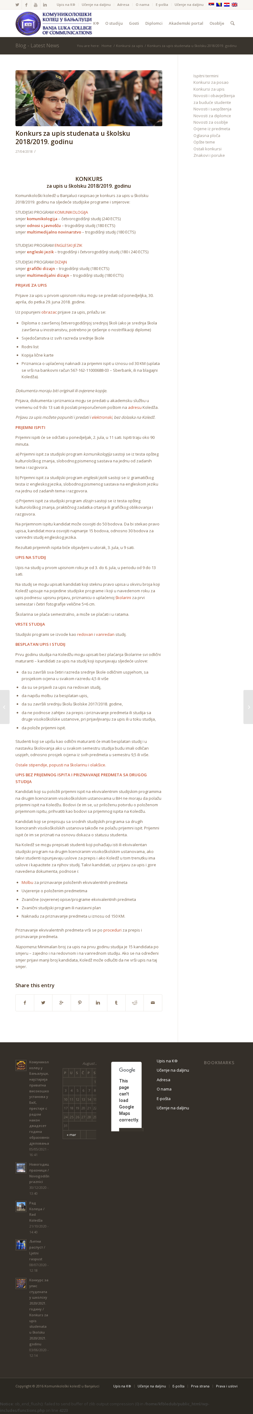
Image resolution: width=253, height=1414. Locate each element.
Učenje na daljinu (96, 4)
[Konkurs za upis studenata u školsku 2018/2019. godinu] (88, 98)
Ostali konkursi (207, 149)
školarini (123, 597)
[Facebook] (26, 4)
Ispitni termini (205, 76)
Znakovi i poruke (209, 155)
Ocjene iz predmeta (211, 128)
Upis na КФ (66, 4)
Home (107, 45)
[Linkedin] (45, 4)
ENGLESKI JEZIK (68, 245)
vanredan (105, 634)
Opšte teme (204, 142)
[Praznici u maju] (5, 707)
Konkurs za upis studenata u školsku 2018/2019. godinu (72, 137)
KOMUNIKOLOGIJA (71, 212)
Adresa (123, 4)
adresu (135, 407)
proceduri (112, 930)
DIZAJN (61, 262)
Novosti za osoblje (210, 122)
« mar (71, 1134)
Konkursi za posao (211, 82)
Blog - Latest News (37, 45)
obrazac (49, 312)
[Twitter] (17, 4)
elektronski (102, 417)
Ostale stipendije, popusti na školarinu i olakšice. (60, 765)
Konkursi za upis (129, 45)
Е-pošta (162, 4)
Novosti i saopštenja (212, 109)
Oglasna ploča (206, 135)
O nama (142, 4)
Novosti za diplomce (212, 115)
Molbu (27, 882)
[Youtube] (35, 4)
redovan (85, 634)
